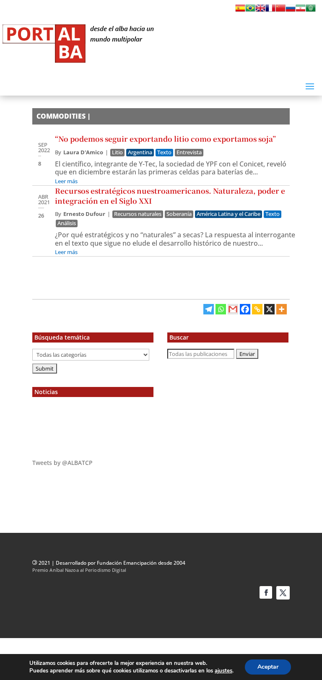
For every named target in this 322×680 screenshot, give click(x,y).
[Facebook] (245, 309)
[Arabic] (311, 10)
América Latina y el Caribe (228, 214)
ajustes (223, 671)
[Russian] (291, 10)
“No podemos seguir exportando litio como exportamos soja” (165, 138)
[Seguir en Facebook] (266, 592)
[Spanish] (240, 10)
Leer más (66, 181)
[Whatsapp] (221, 309)
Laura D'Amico (83, 152)
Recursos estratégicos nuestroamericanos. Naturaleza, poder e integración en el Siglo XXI (170, 195)
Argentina (140, 152)
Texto (164, 152)
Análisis (66, 223)
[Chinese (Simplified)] (280, 10)
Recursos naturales (137, 214)
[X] (269, 309)
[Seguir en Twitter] (283, 593)
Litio (117, 152)
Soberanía (179, 214)
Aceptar (267, 667)
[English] (260, 10)
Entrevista (189, 152)
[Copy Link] (257, 309)
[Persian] (301, 10)
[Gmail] (233, 309)
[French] (270, 10)
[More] (281, 309)
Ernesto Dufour (84, 214)
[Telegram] (208, 309)
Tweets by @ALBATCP (62, 463)
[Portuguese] (250, 10)
